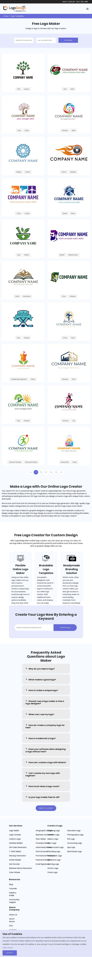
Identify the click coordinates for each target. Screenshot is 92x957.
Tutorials (13, 888)
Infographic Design (44, 830)
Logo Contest (15, 834)
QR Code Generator (18, 847)
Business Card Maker (45, 834)
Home (6, 16)
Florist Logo (52, 872)
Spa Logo (71, 847)
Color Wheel (14, 872)
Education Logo (74, 830)
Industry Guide (12, 894)
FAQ (11, 925)
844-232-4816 (82, 2)
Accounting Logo (74, 843)
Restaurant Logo (54, 855)
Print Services (42, 851)
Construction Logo (55, 847)
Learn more (8, 947)
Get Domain (14, 864)
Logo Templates (17, 16)
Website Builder (16, 843)
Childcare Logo (54, 860)
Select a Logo (46, 808)
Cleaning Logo (53, 830)
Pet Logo (71, 839)
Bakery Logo (52, 839)
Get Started (68, 40)
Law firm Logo (53, 834)
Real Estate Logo (74, 851)
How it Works (12, 920)
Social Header (15, 860)
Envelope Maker (43, 843)
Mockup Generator (17, 855)
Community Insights (14, 901)
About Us (13, 914)
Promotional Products (45, 855)
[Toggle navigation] (87, 9)
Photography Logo (75, 834)
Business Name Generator (20, 868)
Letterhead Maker (44, 847)
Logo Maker (14, 830)
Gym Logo (51, 843)
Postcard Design (43, 860)
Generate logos (65, 627)
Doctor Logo (52, 868)
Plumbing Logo (53, 851)
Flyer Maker (41, 839)
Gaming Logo (53, 864)
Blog (11, 884)
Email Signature (42, 864)
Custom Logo (15, 839)
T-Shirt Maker (15, 851)
